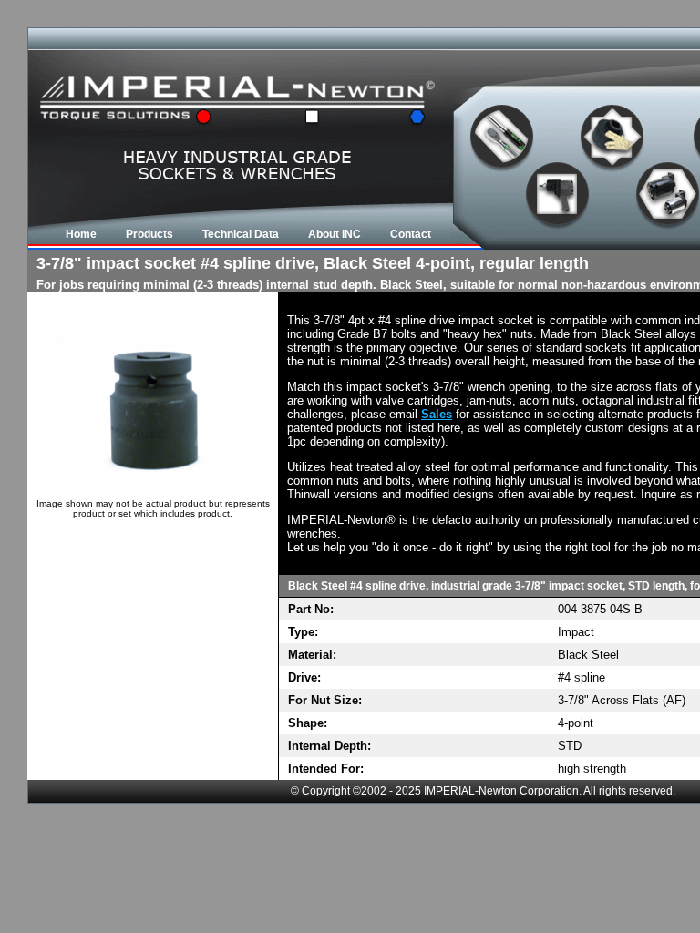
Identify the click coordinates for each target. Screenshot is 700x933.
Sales (436, 414)
